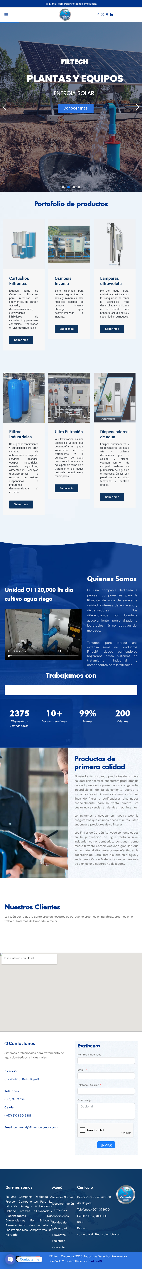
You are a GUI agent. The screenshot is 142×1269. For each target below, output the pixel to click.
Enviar (106, 1145)
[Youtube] (107, 14)
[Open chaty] (10, 1259)
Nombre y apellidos (89, 1054)
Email (80, 1069)
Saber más (21, 340)
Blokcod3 (95, 1261)
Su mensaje (84, 1100)
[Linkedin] (111, 14)
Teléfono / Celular (88, 1085)
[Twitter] (102, 14)
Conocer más (75, 108)
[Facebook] (98, 14)
